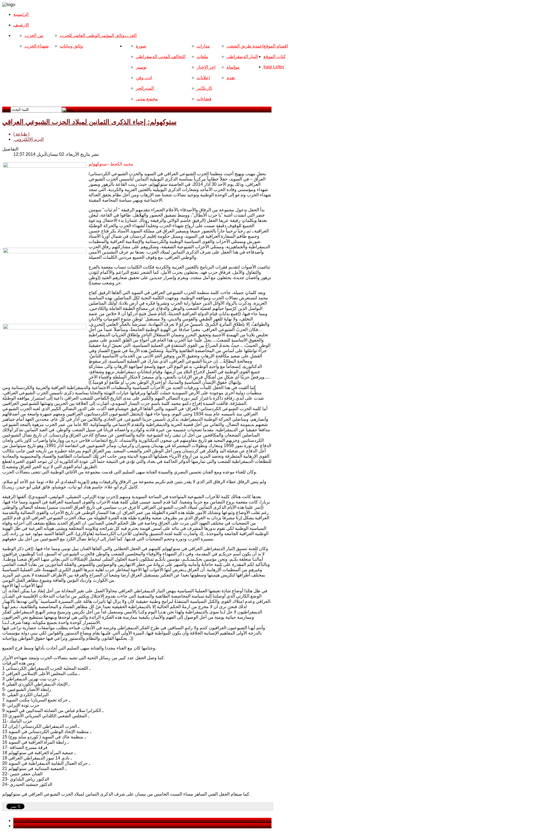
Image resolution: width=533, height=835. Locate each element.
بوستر (141, 67)
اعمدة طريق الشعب (245, 46)
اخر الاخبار (206, 67)
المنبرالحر (145, 88)
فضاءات (204, 98)
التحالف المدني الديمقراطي (160, 56)
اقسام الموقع (275, 46)
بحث (6, 109)
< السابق (21, 820)
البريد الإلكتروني (28, 139)
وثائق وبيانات (71, 46)
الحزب (131, 35)
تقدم (231, 77)
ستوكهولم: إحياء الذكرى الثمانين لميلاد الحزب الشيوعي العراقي (89, 122)
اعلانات (203, 77)
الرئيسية (21, 14)
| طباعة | (21, 134)
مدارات (203, 46)
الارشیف (21, 24)
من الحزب (33, 35)
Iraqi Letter (273, 66)
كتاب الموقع (274, 56)
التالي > (20, 825)
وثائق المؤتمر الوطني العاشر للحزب (92, 35)
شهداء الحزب (36, 46)
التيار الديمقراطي (242, 56)
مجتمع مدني (147, 98)
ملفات (202, 56)
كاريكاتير (204, 88)
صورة (141, 46)
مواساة (233, 67)
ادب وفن (144, 77)
